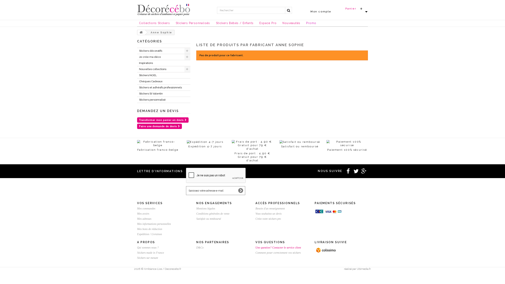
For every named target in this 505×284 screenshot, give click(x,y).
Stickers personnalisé (152, 99)
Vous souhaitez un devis (268, 213)
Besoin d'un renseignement (270, 208)
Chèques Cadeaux (151, 81)
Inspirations (146, 63)
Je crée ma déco (150, 56)
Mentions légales (205, 208)
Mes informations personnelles (154, 223)
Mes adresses (144, 218)
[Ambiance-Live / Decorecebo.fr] (163, 9)
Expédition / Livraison (149, 234)
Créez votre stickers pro (268, 218)
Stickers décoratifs (150, 50)
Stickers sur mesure (147, 257)
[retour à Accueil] (141, 32)
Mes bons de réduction (149, 229)
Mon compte (320, 11)
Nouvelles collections (152, 69)
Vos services (150, 203)
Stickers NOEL (148, 75)
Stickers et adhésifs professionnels (160, 87)
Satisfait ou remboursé (208, 218)
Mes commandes (146, 208)
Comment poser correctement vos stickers (278, 252)
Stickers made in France (150, 252)
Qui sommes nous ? (148, 247)
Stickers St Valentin (151, 93)
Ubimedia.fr (364, 268)
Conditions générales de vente (212, 213)
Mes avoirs (143, 213)
